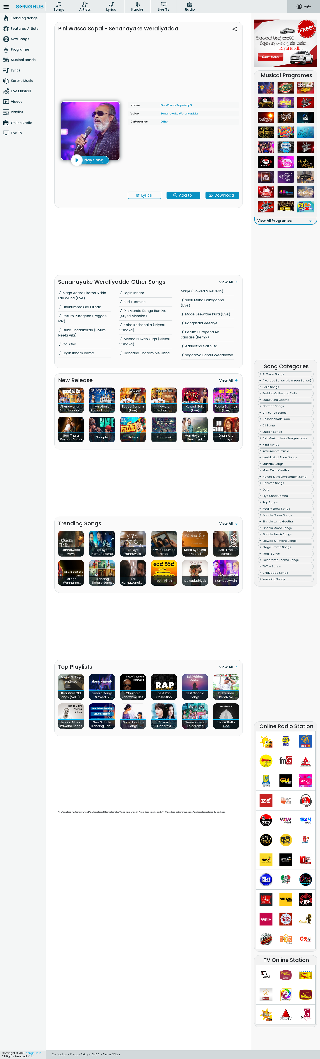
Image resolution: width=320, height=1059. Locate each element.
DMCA (95, 1054)
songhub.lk (33, 1053)
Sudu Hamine (134, 301)
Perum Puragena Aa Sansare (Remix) (200, 335)
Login (307, 6)
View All (226, 282)
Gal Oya (69, 344)
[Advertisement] (148, 64)
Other (164, 121)
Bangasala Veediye (200, 323)
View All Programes (274, 220)
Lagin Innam (133, 292)
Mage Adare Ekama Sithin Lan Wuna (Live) (82, 295)
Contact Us (59, 1054)
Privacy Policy (79, 1054)
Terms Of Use (111, 1054)
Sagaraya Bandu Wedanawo (208, 355)
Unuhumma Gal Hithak (81, 307)
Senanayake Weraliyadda (179, 113)
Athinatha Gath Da (200, 346)
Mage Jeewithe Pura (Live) (207, 314)
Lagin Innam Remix (78, 353)
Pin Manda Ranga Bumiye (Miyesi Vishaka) (142, 313)
